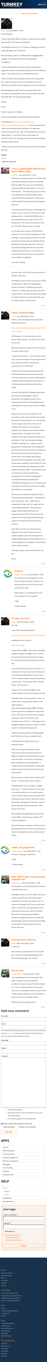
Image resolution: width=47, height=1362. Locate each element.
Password (7, 1223)
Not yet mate (17, 970)
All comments (10, 1127)
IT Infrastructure (8, 1154)
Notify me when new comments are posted (17, 1124)
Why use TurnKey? (6, 1273)
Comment (5, 1056)
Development (7, 1198)
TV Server (18, 571)
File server (4, 1353)
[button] (41, 4)
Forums (9, 13)
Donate (3, 1316)
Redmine (4, 1356)
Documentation (8, 1201)
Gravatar (10, 1033)
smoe (3, 31)
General (17, 13)
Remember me (10, 1231)
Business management (10, 1161)
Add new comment (9, 161)
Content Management (7, 1323)
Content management (10, 1158)
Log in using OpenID (13, 1235)
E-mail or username (10, 1215)
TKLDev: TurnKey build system (10, 1301)
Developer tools (8, 1175)
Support (7, 1191)
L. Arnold (14, 175)
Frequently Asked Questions (9, 1311)
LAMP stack (4, 1348)
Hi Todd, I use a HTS (20, 618)
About (3, 1270)
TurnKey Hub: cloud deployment (11, 1296)
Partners (3, 1283)
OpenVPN (4, 1343)
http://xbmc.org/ (17, 645)
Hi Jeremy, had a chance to (23, 939)
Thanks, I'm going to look (23, 847)
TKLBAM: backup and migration (10, 1298)
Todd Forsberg (19, 574)
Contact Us (4, 1280)
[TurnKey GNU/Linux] (12, 6)
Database (6, 1171)
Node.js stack (5, 1346)
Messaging (6, 1164)
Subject (3, 1048)
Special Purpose (6, 1336)
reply (43, 305)
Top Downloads (8, 1341)
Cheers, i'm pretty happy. (23, 312)
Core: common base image (9, 1293)
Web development (9, 1151)
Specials (6, 1147)
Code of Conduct (6, 1275)
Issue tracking (7, 1168)
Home (3, 13)
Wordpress (4, 1351)
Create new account (13, 1237)
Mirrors (3, 1278)
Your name (4, 1016)
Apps (5, 1140)
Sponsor (3, 1285)
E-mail (3, 1024)
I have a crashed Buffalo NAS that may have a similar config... (28, 170)
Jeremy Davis (16, 883)
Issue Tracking (5, 1331)
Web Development (7, 1328)
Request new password (14, 1240)
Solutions (5, 1290)
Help (5, 1181)
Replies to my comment (28, 1127)
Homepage (4, 1040)
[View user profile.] (6, 23)
